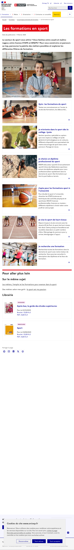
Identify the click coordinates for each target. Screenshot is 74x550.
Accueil (4, 19)
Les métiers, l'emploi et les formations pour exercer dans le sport (29, 284)
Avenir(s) (57, 14)
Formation (12, 19)
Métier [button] (16, 14)
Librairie (57, 3)
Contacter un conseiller (43, 14)
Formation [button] (5, 14)
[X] (18, 351)
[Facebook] (23, 351)
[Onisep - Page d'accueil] (20, 5)
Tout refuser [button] (38, 541)
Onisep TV (45, 3)
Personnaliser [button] (23, 541)
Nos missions (68, 3)
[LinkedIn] (13, 351)
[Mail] (9, 351)
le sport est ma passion (36, 289)
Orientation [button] (27, 14)
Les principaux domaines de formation (27, 19)
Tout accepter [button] (55, 541)
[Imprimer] (4, 351)
